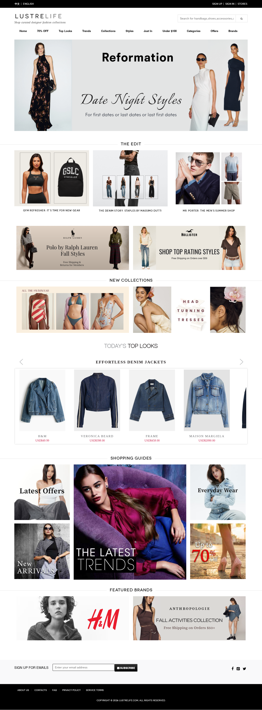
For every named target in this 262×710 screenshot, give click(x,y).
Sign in (229, 3)
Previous (8, 86)
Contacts (40, 690)
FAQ (54, 690)
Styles (129, 31)
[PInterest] (238, 668)
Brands (232, 31)
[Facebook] (233, 668)
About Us (23, 690)
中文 (17, 3)
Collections (108, 31)
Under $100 (170, 31)
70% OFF (43, 31)
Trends (86, 31)
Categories (193, 31)
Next (254, 86)
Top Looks (65, 31)
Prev (21, 362)
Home (23, 31)
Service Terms (95, 690)
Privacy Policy (71, 690)
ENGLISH (28, 3)
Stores (242, 3)
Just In (148, 31)
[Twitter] (244, 668)
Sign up (217, 3)
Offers (214, 31)
